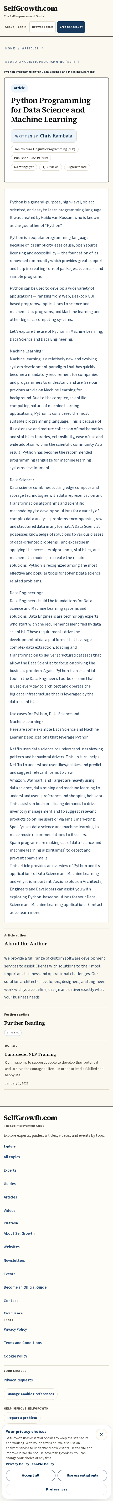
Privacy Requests (18, 1380)
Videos (10, 1210)
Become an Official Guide (25, 1287)
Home (10, 48)
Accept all (30, 1475)
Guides (10, 1184)
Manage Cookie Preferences (30, 1393)
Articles (30, 48)
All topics (12, 1157)
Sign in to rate (77, 167)
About (9, 27)
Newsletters (14, 1260)
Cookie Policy (15, 1356)
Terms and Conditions (23, 1343)
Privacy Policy (15, 1329)
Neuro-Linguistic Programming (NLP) (40, 62)
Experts (10, 1170)
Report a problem (22, 1417)
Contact (11, 1301)
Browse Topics (42, 27)
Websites (12, 1247)
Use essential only (82, 1475)
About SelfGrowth (19, 1233)
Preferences (56, 1489)
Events (10, 1274)
